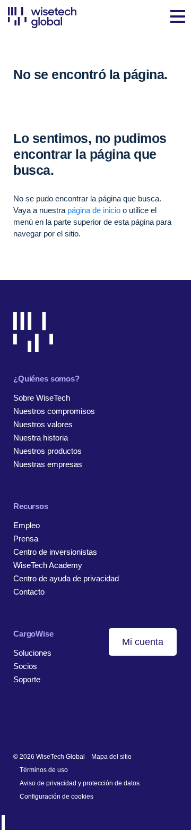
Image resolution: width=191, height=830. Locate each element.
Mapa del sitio (111, 756)
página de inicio (93, 210)
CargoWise (33, 633)
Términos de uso (44, 770)
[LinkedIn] (18, 722)
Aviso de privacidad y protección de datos (80, 783)
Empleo (26, 525)
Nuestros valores (43, 424)
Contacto (29, 591)
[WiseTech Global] (42, 17)
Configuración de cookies (56, 796)
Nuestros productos (47, 450)
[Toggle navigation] (178, 18)
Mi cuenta (142, 642)
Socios (25, 666)
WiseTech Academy (47, 565)
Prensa (25, 538)
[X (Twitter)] (51, 722)
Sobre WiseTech (41, 397)
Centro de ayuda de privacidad (66, 578)
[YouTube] (68, 722)
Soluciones (32, 652)
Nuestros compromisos (54, 411)
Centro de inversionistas (55, 551)
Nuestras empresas (47, 464)
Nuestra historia (40, 437)
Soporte (26, 679)
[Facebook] (35, 722)
